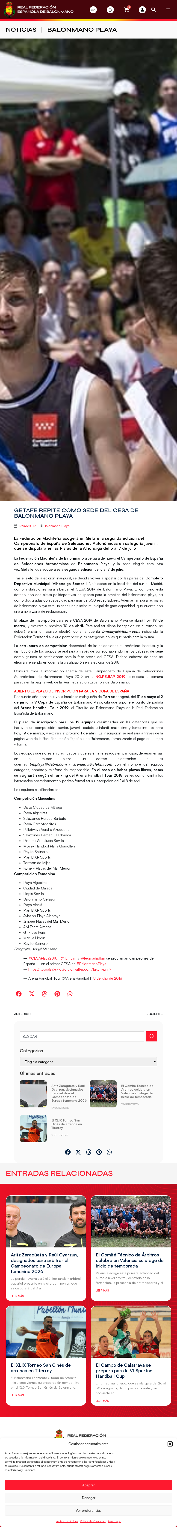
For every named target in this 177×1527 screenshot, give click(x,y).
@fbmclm (68, 958)
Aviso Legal (114, 1521)
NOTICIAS (21, 29)
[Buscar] (151, 1036)
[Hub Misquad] (142, 9)
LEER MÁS (17, 1296)
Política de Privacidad (93, 1521)
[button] (170, 1444)
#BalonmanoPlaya (91, 963)
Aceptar (88, 1485)
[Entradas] (93, 9)
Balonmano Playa (82, 29)
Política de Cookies (67, 1521)
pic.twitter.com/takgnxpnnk (89, 969)
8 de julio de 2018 (107, 978)
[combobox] (82, 1036)
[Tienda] (110, 9)
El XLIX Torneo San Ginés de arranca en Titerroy (66, 1124)
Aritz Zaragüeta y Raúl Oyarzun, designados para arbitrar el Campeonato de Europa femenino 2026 (69, 1093)
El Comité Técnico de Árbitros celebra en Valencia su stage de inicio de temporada (137, 1091)
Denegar (88, 1498)
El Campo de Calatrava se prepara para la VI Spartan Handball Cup (124, 1370)
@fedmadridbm (92, 958)
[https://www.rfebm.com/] (38, 9)
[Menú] (168, 10)
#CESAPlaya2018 (43, 958)
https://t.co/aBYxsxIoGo (47, 969)
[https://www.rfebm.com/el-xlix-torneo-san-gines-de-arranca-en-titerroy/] (33, 1128)
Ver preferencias (88, 1510)
